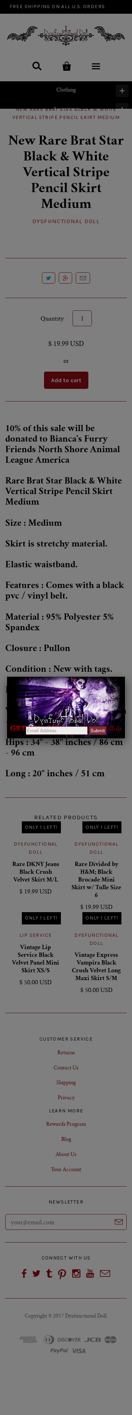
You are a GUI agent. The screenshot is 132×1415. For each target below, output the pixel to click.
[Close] (125, 676)
